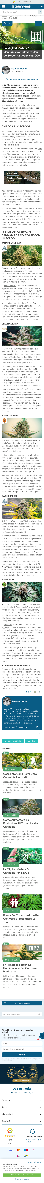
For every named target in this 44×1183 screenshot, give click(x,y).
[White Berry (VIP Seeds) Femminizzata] (22, 592)
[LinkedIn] (37, 726)
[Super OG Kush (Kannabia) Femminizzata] (22, 428)
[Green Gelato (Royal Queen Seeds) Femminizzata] (22, 336)
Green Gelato (8, 349)
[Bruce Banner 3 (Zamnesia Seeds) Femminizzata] (22, 255)
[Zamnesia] (21, 6)
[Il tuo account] (39, 6)
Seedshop (31, 741)
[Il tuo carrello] (42, 6)
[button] (6, 70)
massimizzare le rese (32, 211)
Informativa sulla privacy (33, 1162)
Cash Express (7, 521)
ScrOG (4, 131)
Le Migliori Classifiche (13, 741)
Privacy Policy (32, 1059)
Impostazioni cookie (22, 1179)
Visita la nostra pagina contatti (33, 1141)
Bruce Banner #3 (10, 286)
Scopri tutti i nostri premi (22, 1080)
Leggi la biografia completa (15, 727)
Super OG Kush (9, 455)
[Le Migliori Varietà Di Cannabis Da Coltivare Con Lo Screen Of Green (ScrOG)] (22, 36)
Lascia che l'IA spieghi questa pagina (23, 79)
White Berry (8, 625)
